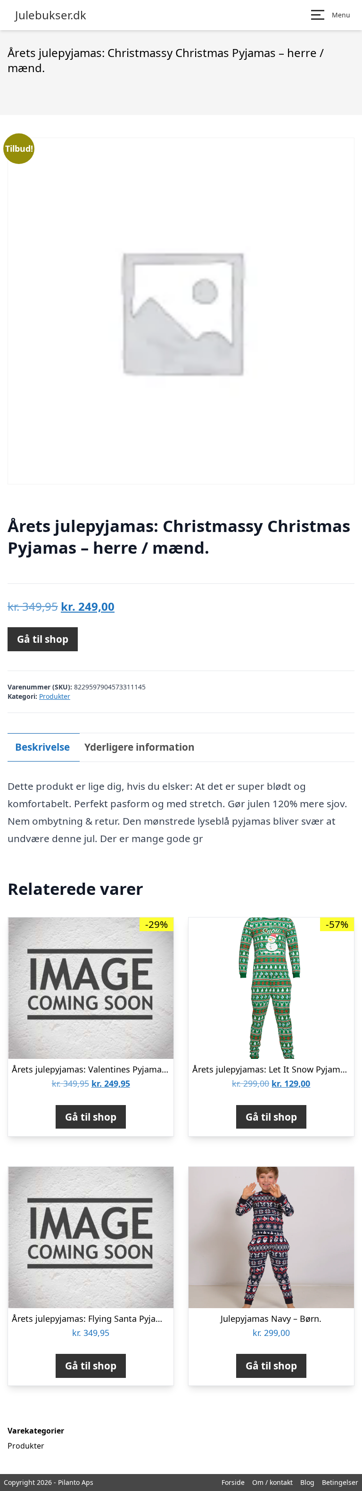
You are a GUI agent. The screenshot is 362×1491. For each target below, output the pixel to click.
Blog (307, 1482)
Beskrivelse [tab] (42, 747)
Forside (233, 1482)
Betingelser (340, 1482)
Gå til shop (42, 639)
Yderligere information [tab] (139, 747)
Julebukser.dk (50, 15)
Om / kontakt (272, 1482)
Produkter (54, 696)
